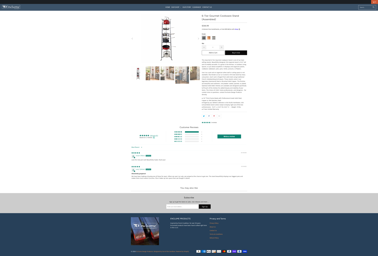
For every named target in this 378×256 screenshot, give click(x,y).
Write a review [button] (229, 136)
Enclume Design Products (144, 251)
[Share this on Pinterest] (214, 116)
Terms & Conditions (216, 234)
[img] (136, 153)
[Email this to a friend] (219, 116)
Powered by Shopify (182, 251)
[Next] (198, 38)
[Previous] (132, 38)
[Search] (373, 7)
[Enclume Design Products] (11, 7)
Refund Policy (214, 238)
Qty (203, 43)
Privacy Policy (214, 223)
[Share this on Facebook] (209, 116)
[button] (176, 7)
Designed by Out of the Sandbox (164, 251)
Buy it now (236, 53)
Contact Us (213, 230)
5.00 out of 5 (154, 135)
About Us (213, 227)
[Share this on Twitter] (204, 116)
